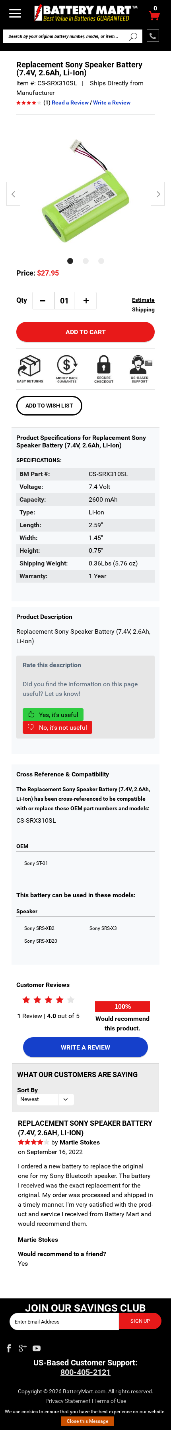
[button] (42, 300)
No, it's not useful (62, 727)
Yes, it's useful (57, 715)
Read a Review (70, 102)
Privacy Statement (68, 1401)
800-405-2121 (85, 1372)
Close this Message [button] (87, 1421)
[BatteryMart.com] (85, 12)
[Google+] (23, 1346)
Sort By (27, 1090)
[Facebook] (9, 1346)
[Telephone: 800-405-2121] (153, 36)
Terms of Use (110, 1401)
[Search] (133, 36)
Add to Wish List (49, 405)
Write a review (85, 1047)
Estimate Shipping (143, 305)
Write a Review (111, 102)
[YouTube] (37, 1346)
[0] (154, 18)
